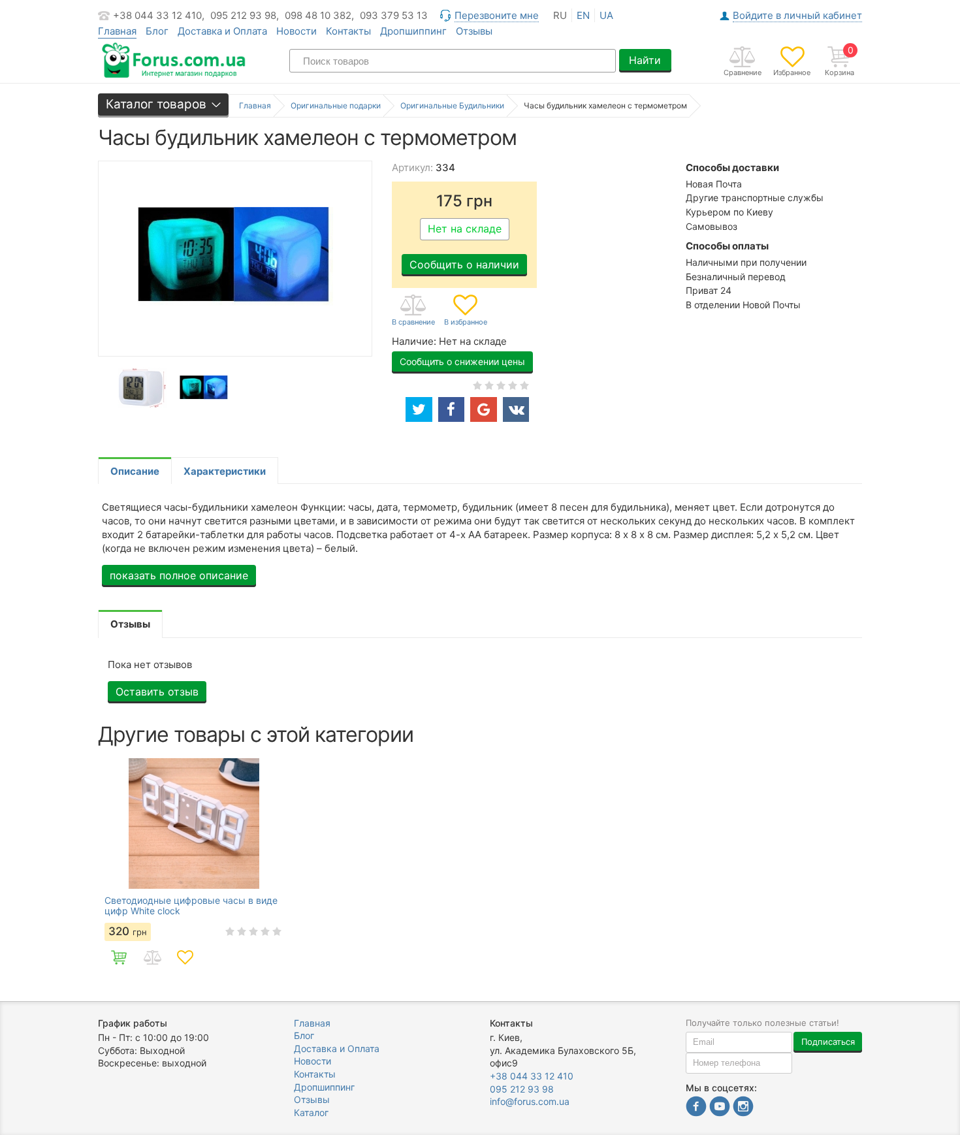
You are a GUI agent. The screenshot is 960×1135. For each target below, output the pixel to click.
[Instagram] (743, 1108)
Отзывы (474, 31)
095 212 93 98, (244, 15)
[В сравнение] (413, 311)
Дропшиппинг (413, 31)
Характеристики (225, 471)
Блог (157, 31)
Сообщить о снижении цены (462, 361)
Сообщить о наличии (464, 264)
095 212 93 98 (522, 1089)
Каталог (311, 1112)
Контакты (348, 31)
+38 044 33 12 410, (158, 15)
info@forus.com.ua (529, 1101)
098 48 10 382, (319, 15)
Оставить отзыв (157, 691)
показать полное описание (179, 575)
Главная (312, 1023)
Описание (134, 471)
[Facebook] (696, 1108)
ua (606, 15)
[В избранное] (465, 311)
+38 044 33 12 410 (531, 1075)
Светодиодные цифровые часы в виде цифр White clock (191, 905)
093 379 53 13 (394, 15)
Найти (645, 60)
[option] (142, 388)
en (583, 15)
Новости (296, 31)
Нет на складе (465, 228)
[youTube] (719, 1108)
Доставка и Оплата (222, 31)
